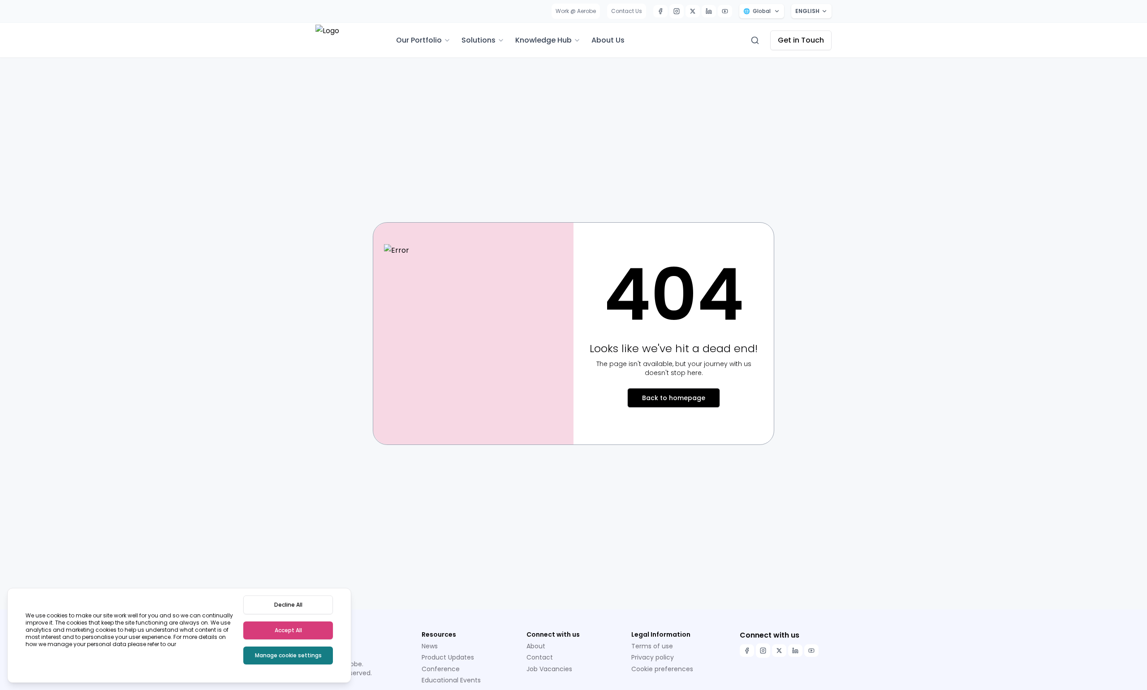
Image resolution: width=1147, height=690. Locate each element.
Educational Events (451, 680)
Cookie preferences (662, 668)
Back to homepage (673, 397)
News (430, 646)
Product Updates (448, 657)
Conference (441, 668)
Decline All (288, 604)
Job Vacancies (549, 668)
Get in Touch (801, 40)
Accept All (288, 630)
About (535, 646)
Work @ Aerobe (576, 11)
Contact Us (626, 11)
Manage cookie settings (288, 655)
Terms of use (652, 646)
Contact (539, 657)
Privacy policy (652, 657)
